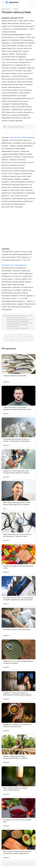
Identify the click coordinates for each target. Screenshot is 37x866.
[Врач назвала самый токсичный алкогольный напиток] (18, 781)
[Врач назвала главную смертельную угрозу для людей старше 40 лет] (18, 845)
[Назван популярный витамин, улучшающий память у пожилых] (18, 749)
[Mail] (7, 2)
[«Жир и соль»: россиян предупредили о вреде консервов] (18, 654)
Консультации (6, 9)
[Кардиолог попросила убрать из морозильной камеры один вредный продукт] (18, 686)
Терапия (15, 9)
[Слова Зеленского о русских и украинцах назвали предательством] (18, 401)
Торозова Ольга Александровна (22, 137)
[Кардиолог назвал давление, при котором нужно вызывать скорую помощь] (18, 464)
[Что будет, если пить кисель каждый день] (18, 813)
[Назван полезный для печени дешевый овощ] (18, 559)
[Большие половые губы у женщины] (18, 623)
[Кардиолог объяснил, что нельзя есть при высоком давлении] (18, 718)
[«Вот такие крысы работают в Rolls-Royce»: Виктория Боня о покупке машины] (18, 496)
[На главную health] (13, 2)
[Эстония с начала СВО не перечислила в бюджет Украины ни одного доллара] (18, 591)
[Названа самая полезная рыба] (18, 369)
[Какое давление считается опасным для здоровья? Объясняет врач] (18, 527)
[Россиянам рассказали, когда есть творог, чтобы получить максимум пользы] (18, 432)
